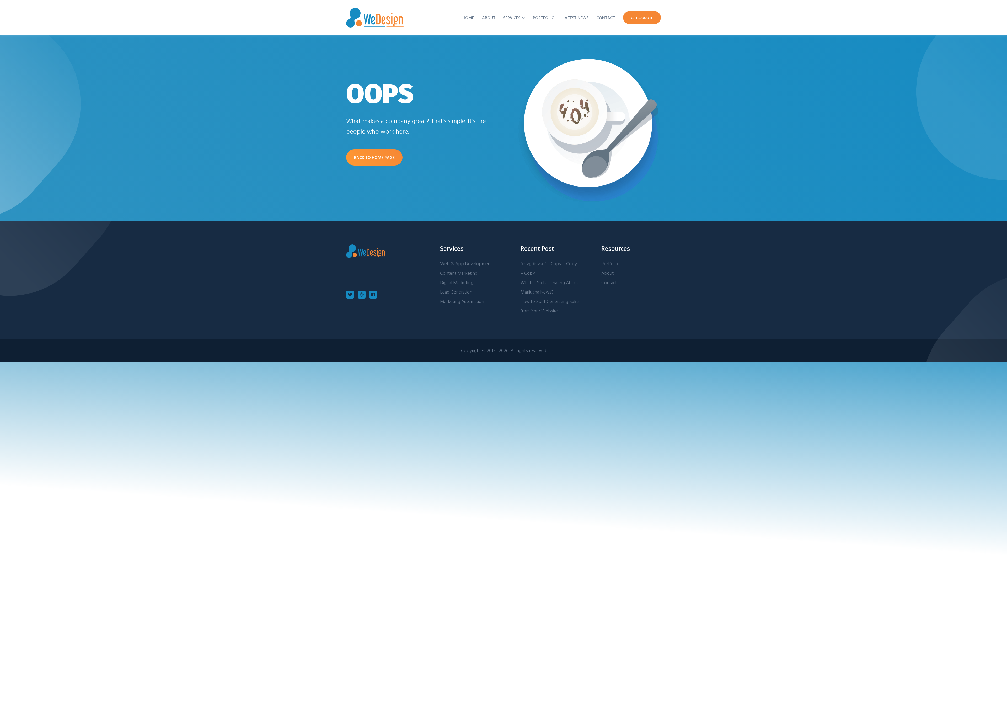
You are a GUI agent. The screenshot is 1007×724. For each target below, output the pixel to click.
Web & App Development (466, 263)
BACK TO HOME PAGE (374, 157)
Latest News (575, 17)
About (488, 17)
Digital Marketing (456, 282)
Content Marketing (459, 272)
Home (468, 17)
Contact (605, 17)
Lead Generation (456, 291)
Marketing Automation (462, 301)
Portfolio (544, 17)
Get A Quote (642, 17)
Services (511, 17)
